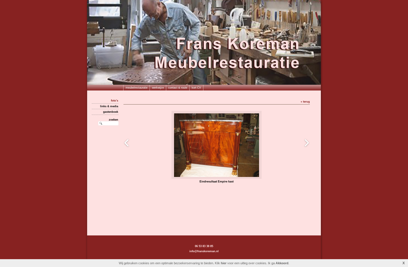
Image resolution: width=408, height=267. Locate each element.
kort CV (196, 87)
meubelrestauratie (136, 87)
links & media (109, 106)
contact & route (177, 87)
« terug (305, 101)
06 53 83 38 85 (204, 246)
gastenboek (110, 111)
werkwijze (158, 87)
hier (224, 263)
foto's (114, 100)
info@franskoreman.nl (204, 251)
